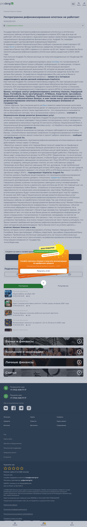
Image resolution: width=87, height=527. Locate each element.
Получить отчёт (43, 271)
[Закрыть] (43, 283)
